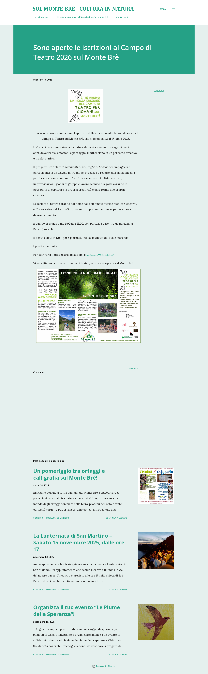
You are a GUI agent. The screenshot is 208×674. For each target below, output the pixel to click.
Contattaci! (122, 17)
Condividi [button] (159, 90)
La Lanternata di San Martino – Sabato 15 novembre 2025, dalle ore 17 (78, 542)
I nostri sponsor (40, 17)
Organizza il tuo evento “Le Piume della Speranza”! (76, 611)
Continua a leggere (116, 518)
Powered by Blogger (106, 666)
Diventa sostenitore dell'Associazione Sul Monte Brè (82, 17)
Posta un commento (57, 518)
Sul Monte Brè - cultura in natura (83, 9)
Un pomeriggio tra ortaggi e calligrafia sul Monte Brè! (69, 474)
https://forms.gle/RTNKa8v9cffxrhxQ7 (99, 255)
